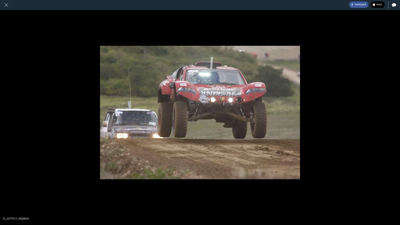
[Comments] (394, 5)
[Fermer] (6, 5)
